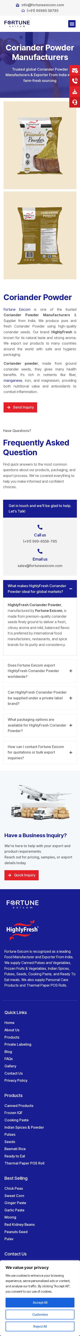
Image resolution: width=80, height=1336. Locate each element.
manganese (13, 380)
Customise (40, 1314)
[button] (72, 23)
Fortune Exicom (17, 309)
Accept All (40, 1302)
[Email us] (40, 551)
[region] (40, 1298)
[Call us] (40, 527)
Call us (40, 534)
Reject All (40, 1326)
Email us (40, 558)
